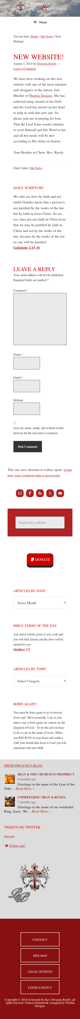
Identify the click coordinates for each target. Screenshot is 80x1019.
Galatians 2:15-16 (26, 247)
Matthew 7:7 (21, 649)
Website (18, 400)
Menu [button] (43, 22)
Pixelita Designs (40, 95)
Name (18, 354)
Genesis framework (37, 1003)
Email (18, 377)
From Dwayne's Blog (23, 765)
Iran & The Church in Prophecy (46, 774)
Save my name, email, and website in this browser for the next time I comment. (38, 430)
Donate (42, 559)
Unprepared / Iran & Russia (42, 797)
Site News (36, 168)
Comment (20, 290)
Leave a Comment (24, 68)
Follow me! (17, 845)
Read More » (25, 788)
